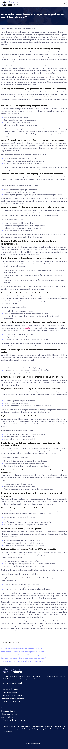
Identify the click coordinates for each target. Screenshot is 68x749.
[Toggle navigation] (65, 3)
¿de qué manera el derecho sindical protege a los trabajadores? (23, 652)
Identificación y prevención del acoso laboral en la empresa (21, 655)
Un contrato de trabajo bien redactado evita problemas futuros (22, 661)
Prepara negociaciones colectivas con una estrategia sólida (21, 648)
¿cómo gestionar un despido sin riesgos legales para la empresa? (23, 658)
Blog (4, 28)
